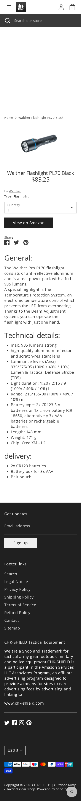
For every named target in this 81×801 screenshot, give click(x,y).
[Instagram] (21, 722)
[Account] (61, 5)
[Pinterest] (29, 722)
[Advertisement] (40, 69)
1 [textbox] (9, 210)
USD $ (13, 750)
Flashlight (21, 196)
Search (10, 573)
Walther (15, 191)
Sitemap (12, 628)
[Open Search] (7, 20)
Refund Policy (17, 612)
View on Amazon (28, 222)
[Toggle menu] (9, 7)
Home (8, 118)
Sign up (20, 542)
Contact (11, 620)
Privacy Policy (17, 589)
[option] (40, 143)
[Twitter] (7, 722)
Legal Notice (16, 581)
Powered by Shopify (52, 789)
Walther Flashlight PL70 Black (41, 118)
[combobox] (44, 20)
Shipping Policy (19, 597)
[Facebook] (14, 722)
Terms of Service (20, 604)
